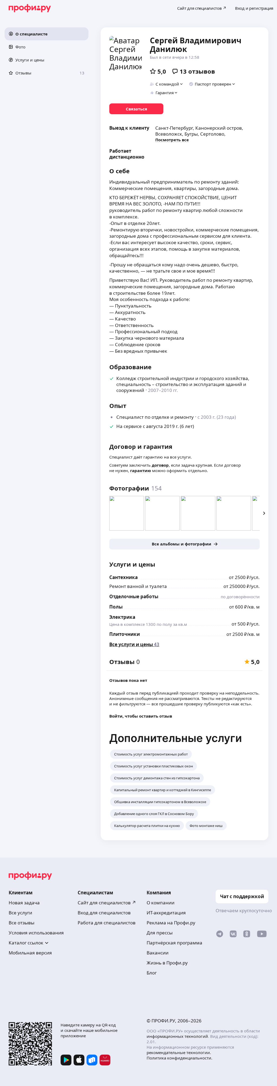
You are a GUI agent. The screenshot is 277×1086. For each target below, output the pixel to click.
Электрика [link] (122, 617)
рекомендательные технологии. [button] (179, 1052)
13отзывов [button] (197, 71)
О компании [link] (160, 902)
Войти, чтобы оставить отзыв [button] (140, 716)
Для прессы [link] (160, 933)
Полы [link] (116, 607)
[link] (136, 108)
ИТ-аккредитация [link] (166, 913)
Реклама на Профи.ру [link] (171, 923)
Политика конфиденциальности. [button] (179, 1058)
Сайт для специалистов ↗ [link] (107, 902)
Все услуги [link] (20, 913)
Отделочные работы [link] (133, 596)
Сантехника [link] (123, 577)
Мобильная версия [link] (30, 953)
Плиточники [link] (124, 634)
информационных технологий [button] (177, 1036)
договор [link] (160, 465)
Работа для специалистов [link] (107, 923)
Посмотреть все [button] (172, 139)
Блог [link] (152, 973)
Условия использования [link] (36, 933)
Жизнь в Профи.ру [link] (167, 963)
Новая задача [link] (24, 902)
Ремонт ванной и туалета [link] (138, 586)
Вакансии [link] (158, 953)
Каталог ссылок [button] (26, 943)
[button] (46, 33)
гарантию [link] (140, 470)
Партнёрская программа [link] (174, 943)
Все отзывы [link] (21, 923)
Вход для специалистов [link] (104, 913)
